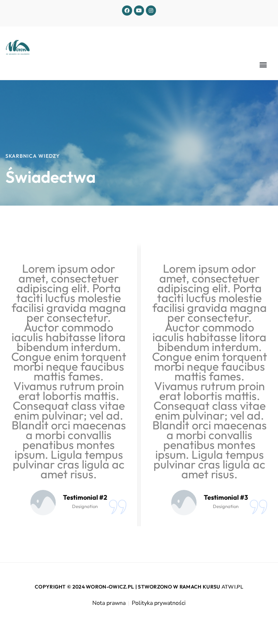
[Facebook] (127, 10)
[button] (263, 65)
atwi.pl (232, 586)
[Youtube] (139, 10)
